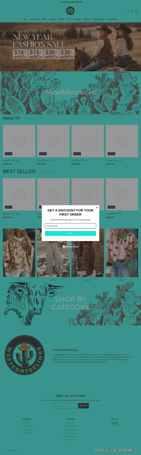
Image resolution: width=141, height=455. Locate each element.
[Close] (97, 207)
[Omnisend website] (70, 245)
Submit (70, 233)
